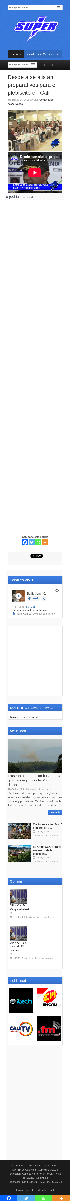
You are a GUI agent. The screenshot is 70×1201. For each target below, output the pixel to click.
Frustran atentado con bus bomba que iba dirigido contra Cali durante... (34, 780)
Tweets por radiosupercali (24, 717)
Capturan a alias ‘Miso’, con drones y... (48, 826)
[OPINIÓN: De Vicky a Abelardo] (18, 896)
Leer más (55, 812)
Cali (35, 99)
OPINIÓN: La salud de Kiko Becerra (18, 946)
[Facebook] (25, 542)
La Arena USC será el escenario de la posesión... (47, 850)
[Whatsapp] (38, 542)
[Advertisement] (35, 341)
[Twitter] (32, 542)
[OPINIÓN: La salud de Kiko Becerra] (18, 933)
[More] (45, 542)
